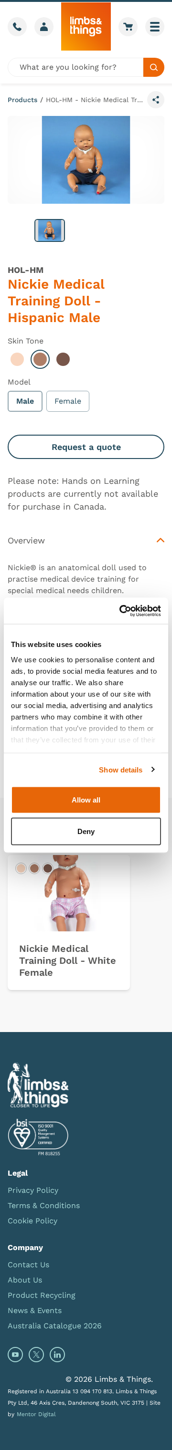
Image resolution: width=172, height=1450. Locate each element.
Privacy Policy (33, 1190)
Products (22, 100)
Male (25, 401)
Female (67, 401)
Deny (86, 831)
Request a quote (86, 447)
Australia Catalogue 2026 (55, 1325)
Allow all (86, 800)
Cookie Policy (32, 1220)
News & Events (35, 1310)
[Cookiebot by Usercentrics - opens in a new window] (121, 611)
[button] (49, 230)
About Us (25, 1279)
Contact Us (28, 1264)
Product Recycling (41, 1295)
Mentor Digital (36, 1414)
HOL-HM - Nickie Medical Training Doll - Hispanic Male (94, 100)
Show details (120, 769)
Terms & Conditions (44, 1205)
